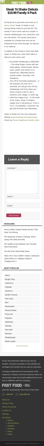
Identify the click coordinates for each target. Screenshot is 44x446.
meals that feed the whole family (24, 117)
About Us (6, 400)
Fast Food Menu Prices (16, 385)
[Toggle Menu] (2, 2)
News (10, 431)
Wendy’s (8, 334)
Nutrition (11, 426)
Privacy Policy (8, 403)
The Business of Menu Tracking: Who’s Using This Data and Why (20, 238)
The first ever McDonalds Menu (17, 251)
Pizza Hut (9, 314)
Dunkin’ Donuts (11, 295)
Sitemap (5, 414)
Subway (8, 326)
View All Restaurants (22, 346)
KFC (7, 303)
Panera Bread (10, 310)
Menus (10, 420)
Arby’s (7, 275)
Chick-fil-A (9, 283)
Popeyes (8, 318)
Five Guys (9, 299)
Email (10, 206)
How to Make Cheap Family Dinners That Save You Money (21, 231)
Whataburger (10, 337)
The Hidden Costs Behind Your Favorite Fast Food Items (20, 245)
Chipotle (8, 287)
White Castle (10, 341)
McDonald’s (10, 306)
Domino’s (9, 291)
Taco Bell (8, 330)
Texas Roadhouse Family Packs (26, 120)
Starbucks (9, 322)
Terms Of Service (9, 407)
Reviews (11, 429)
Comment (11, 168)
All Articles (6, 418)
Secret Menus (13, 423)
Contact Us (6, 410)
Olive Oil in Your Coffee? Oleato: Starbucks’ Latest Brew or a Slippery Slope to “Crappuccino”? (22, 258)
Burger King (10, 279)
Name (10, 197)
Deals (10, 434)
